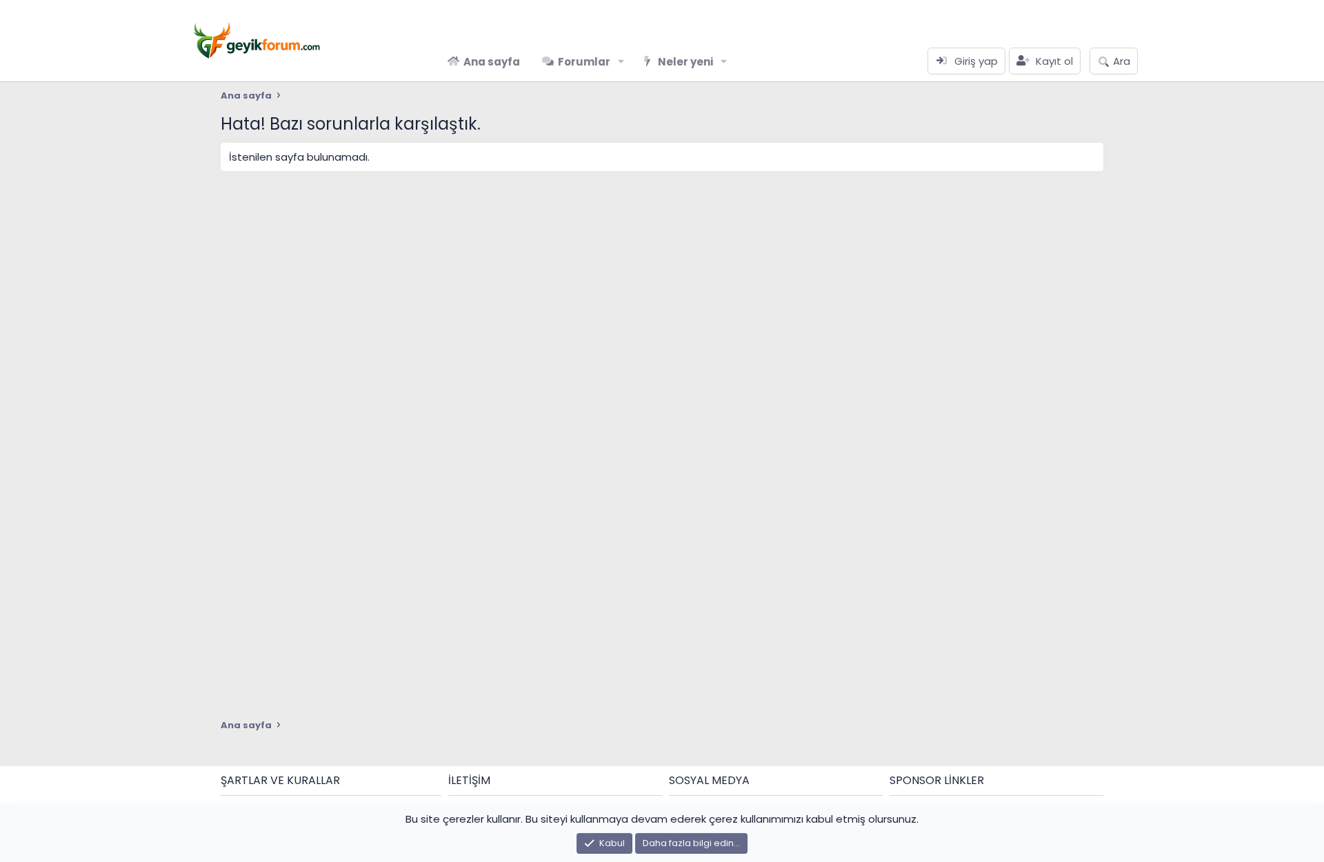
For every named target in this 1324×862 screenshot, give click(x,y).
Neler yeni (685, 61)
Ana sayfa (491, 61)
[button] (620, 61)
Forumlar (584, 61)
